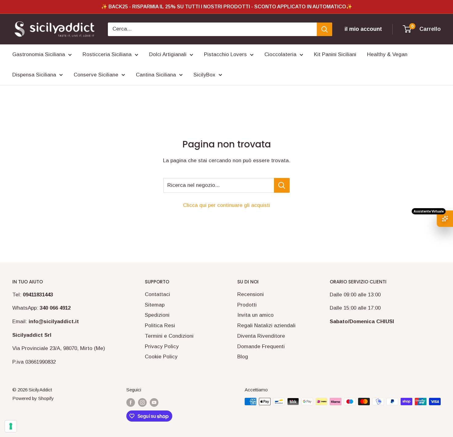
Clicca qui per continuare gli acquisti (226, 205)
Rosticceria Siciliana (107, 54)
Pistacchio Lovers (225, 54)
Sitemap (155, 305)
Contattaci (157, 294)
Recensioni (250, 294)
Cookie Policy (161, 357)
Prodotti (247, 305)
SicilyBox (204, 75)
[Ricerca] (324, 29)
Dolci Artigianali (167, 54)
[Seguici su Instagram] (142, 402)
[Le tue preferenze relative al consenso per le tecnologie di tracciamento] (11, 426)
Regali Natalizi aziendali (266, 325)
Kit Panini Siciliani (335, 54)
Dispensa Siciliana (34, 75)
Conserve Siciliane (96, 75)
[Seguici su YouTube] (154, 402)
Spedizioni (157, 315)
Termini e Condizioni (169, 336)
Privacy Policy (162, 346)
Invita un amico (255, 315)
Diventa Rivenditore (261, 336)
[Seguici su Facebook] (130, 402)
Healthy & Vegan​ (387, 54)
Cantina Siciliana (156, 75)
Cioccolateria (280, 54)
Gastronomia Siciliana (38, 54)
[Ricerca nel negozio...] (282, 185)
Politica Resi (160, 325)
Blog (242, 357)
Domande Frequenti (261, 346)
